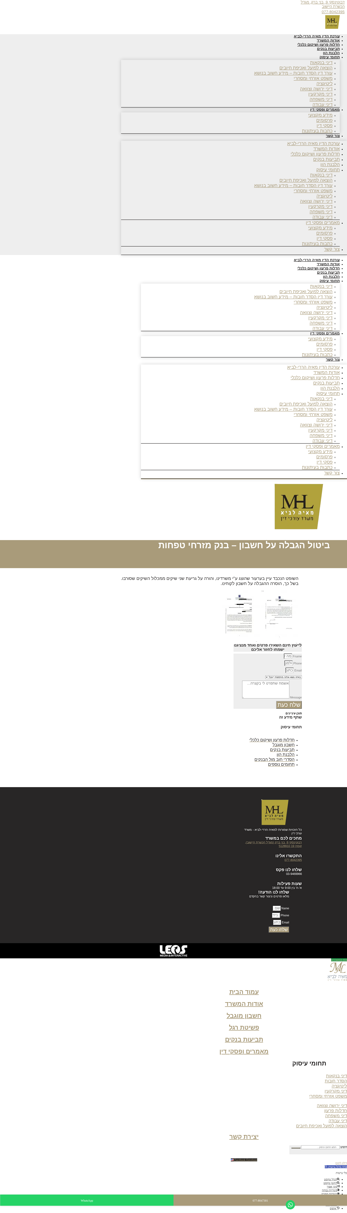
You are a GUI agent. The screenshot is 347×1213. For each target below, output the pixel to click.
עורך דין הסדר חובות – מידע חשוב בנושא (293, 72)
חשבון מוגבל (244, 1015)
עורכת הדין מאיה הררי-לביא (313, 143)
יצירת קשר (244, 1136)
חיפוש (343, 1147)
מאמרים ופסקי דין (325, 109)
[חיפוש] (295, 1148)
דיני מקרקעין (320, 93)
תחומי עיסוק (330, 57)
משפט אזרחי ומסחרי (313, 78)
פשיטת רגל (244, 1027)
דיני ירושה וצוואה (316, 88)
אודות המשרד (326, 148)
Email (298, 670)
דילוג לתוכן (341, 1163)
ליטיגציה (324, 83)
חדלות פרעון (335, 1110)
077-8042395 (333, 12)
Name (285, 908)
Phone (297, 663)
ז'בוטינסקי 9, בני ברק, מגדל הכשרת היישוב (323, 4)
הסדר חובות (336, 1080)
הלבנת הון (330, 164)
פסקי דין (325, 125)
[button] (305, 1064)
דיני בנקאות (321, 62)
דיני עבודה (322, 216)
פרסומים (324, 120)
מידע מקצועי (320, 114)
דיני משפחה (321, 99)
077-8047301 (260, 1200)
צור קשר (333, 136)
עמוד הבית (244, 992)
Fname (297, 656)
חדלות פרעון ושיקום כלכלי (315, 153)
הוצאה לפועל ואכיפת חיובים (306, 67)
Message (295, 697)
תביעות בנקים (326, 159)
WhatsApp (87, 1200)
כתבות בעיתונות (317, 130)
